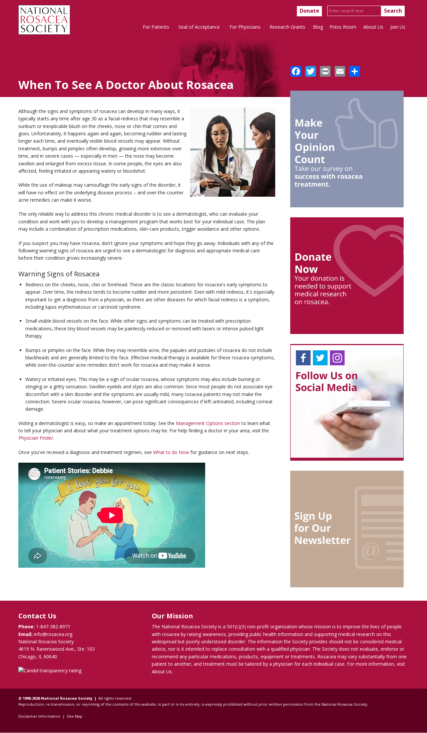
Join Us (397, 27)
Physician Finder (35, 438)
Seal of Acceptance (199, 27)
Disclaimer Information (39, 716)
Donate (309, 10)
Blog (318, 27)
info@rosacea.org (53, 634)
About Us (373, 27)
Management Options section (208, 423)
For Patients (156, 27)
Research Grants (287, 27)
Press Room (343, 27)
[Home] (44, 33)
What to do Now (171, 452)
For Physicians (245, 27)
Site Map (74, 716)
